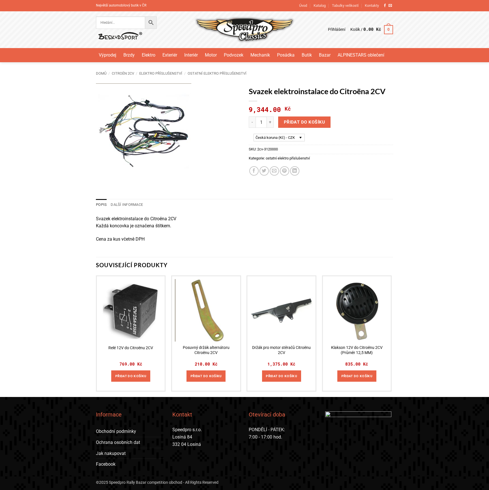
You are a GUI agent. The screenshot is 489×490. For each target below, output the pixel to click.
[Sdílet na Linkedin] (294, 171)
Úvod (303, 5)
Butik (307, 55)
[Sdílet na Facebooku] (254, 171)
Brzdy (129, 55)
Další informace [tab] (127, 204)
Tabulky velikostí (345, 5)
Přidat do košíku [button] (131, 376)
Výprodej (107, 55)
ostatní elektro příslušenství (217, 73)
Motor (211, 55)
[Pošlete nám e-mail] (390, 6)
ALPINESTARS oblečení (361, 55)
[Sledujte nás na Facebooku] (385, 6)
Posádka (286, 55)
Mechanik (260, 55)
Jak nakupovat (111, 453)
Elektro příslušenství (160, 73)
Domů (101, 73)
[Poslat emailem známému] (274, 171)
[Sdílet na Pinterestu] (284, 171)
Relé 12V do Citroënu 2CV (130, 348)
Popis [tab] (101, 204)
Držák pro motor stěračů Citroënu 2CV (281, 350)
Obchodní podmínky (116, 431)
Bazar (325, 55)
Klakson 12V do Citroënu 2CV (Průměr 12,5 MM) (357, 350)
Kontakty (372, 5)
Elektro (148, 55)
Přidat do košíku (304, 122)
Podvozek (233, 55)
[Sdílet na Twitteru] (264, 171)
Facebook (105, 464)
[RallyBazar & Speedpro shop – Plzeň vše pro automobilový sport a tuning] (244, 29)
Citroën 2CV (123, 73)
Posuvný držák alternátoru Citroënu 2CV (206, 350)
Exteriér (169, 55)
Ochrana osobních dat (118, 442)
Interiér (191, 55)
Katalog (320, 5)
